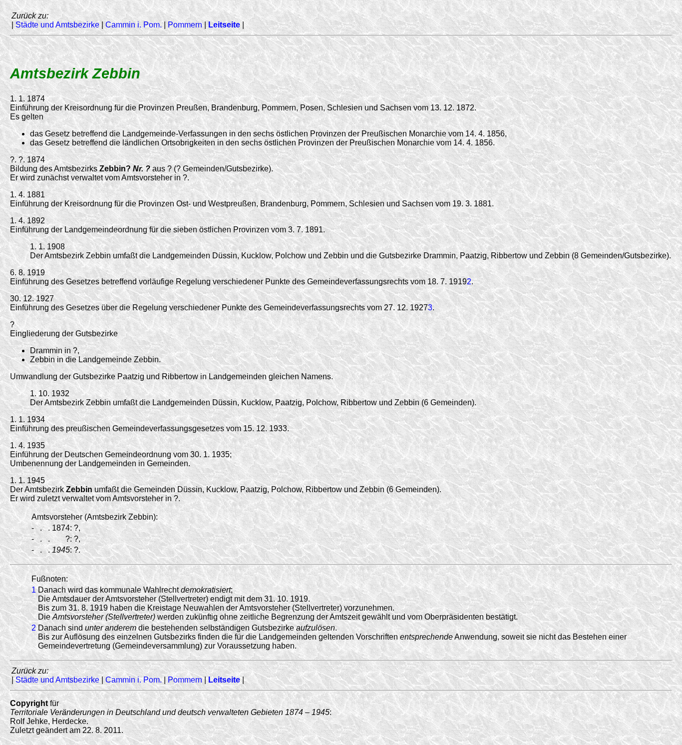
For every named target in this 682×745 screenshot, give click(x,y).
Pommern (185, 24)
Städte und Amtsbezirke (57, 24)
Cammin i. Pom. (133, 24)
